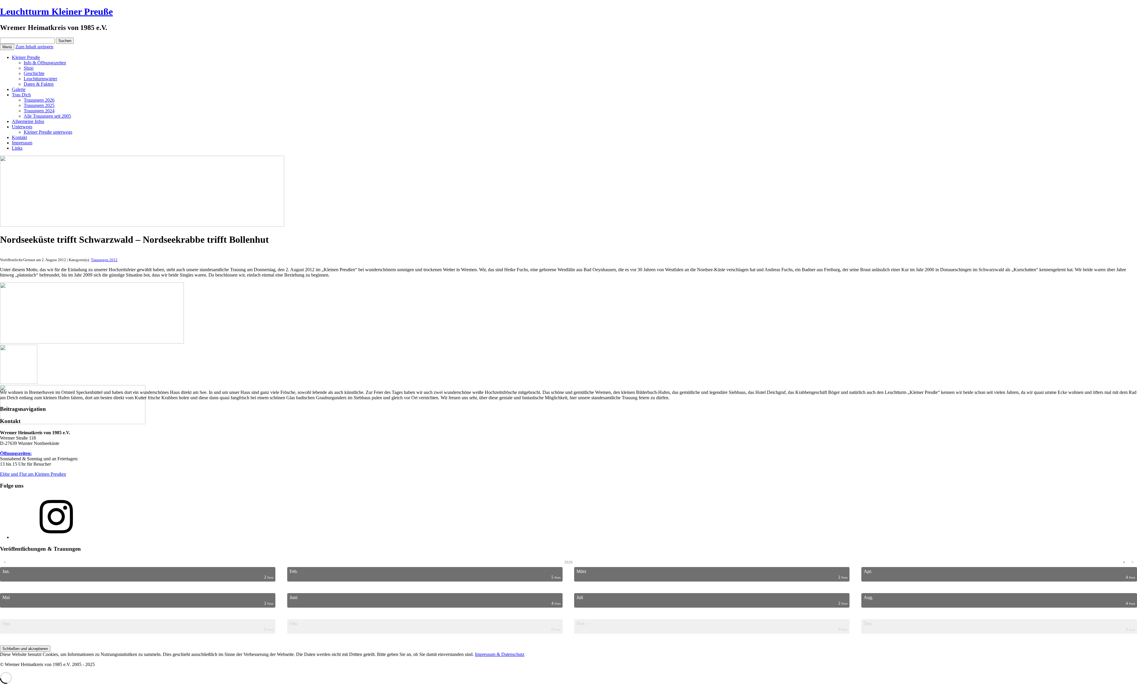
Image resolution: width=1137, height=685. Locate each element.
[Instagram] (56, 537)
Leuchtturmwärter (40, 78)
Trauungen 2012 (104, 260)
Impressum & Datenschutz (499, 654)
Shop (28, 68)
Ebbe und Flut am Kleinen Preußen (33, 474)
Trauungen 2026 (39, 100)
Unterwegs (22, 126)
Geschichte (34, 73)
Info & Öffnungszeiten (45, 62)
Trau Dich (21, 94)
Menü (7, 47)
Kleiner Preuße (26, 57)
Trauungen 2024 (39, 110)
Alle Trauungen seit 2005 (47, 116)
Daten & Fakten (39, 84)
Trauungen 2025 (39, 105)
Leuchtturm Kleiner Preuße (56, 11)
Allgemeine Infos (28, 121)
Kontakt (19, 137)
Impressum (22, 142)
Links (17, 148)
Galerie (18, 89)
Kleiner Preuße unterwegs (48, 132)
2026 (568, 562)
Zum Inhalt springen (34, 46)
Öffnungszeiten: (16, 453)
